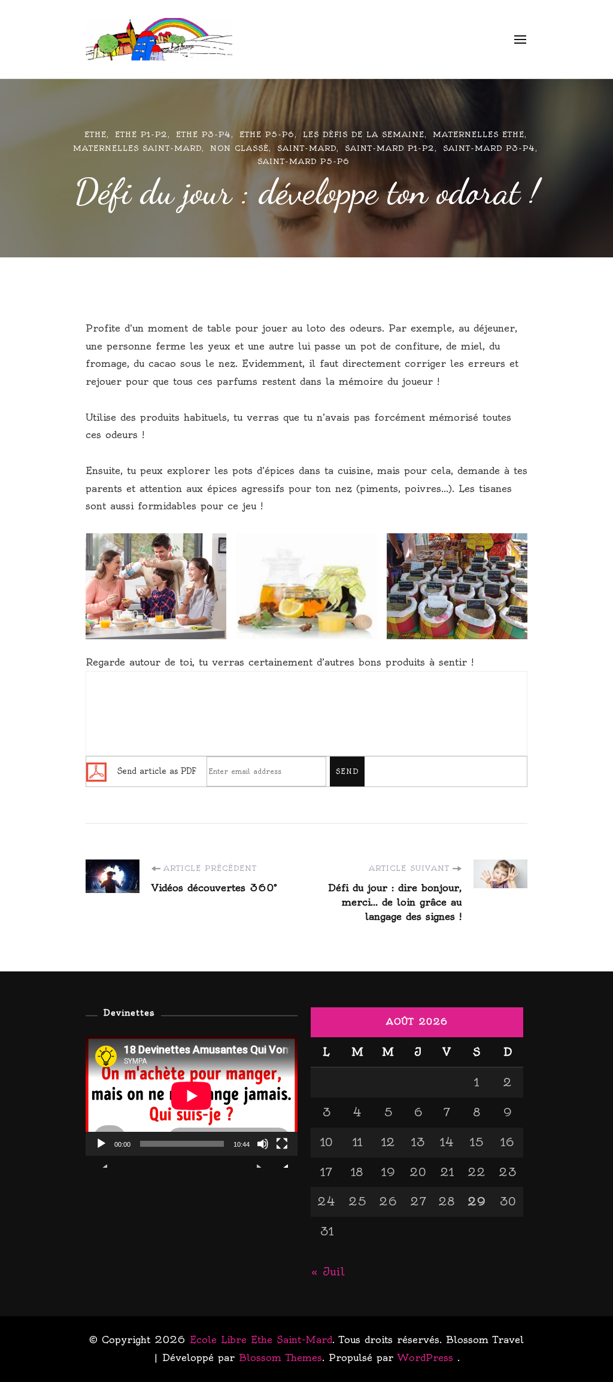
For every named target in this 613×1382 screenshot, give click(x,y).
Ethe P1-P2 (141, 134)
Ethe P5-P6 (267, 134)
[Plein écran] (282, 1153)
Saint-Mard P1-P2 (390, 148)
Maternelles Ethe (478, 134)
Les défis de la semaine (363, 134)
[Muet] (263, 1153)
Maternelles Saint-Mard (137, 148)
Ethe (95, 134)
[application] (192, 1095)
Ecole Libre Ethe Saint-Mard (351, 39)
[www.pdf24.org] (96, 769)
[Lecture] (101, 1153)
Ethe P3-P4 (203, 134)
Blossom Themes (280, 1357)
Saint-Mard (306, 148)
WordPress (425, 1357)
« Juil (328, 1271)
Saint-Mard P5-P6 (303, 161)
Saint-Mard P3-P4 (489, 148)
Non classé (239, 148)
